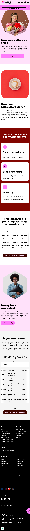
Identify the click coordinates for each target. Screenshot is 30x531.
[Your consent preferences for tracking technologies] (2, 528)
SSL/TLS (18, 471)
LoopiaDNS (3, 473)
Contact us (18, 435)
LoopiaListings (4, 477)
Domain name (4, 461)
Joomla (2, 469)
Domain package (5, 463)
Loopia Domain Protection (7, 475)
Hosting (18, 475)
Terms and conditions (6, 433)
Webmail (18, 437)
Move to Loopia (4, 467)
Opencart (18, 467)
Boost (2, 459)
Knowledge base (20, 429)
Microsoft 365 (19, 465)
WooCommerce (19, 479)
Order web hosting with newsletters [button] (15, 412)
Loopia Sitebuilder (20, 461)
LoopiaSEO (3, 479)
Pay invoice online (20, 433)
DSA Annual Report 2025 (7, 441)
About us (3, 429)
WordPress (18, 477)
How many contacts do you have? (10, 361)
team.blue (11, 515)
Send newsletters (20, 469)
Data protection (4, 431)
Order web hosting (8, 323)
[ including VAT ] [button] (11, 507)
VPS (17, 473)
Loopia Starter (19, 463)
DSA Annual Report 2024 (7, 439)
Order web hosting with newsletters (13, 56)
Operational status (20, 431)
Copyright (3, 435)
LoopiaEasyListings (20, 459)
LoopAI (2, 471)
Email (2, 465)
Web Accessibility (5, 437)
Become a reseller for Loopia (7, 450)
